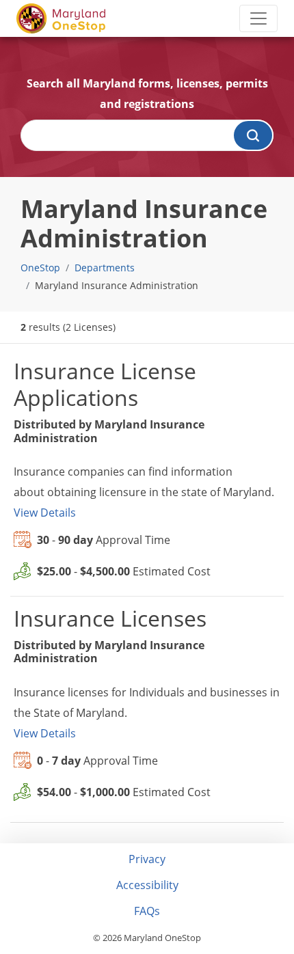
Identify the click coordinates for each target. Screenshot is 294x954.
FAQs (147, 910)
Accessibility (147, 884)
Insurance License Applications (105, 383)
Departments (105, 267)
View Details (45, 512)
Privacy (147, 859)
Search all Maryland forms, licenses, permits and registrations (147, 93)
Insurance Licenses (110, 618)
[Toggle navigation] (258, 18)
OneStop (40, 267)
